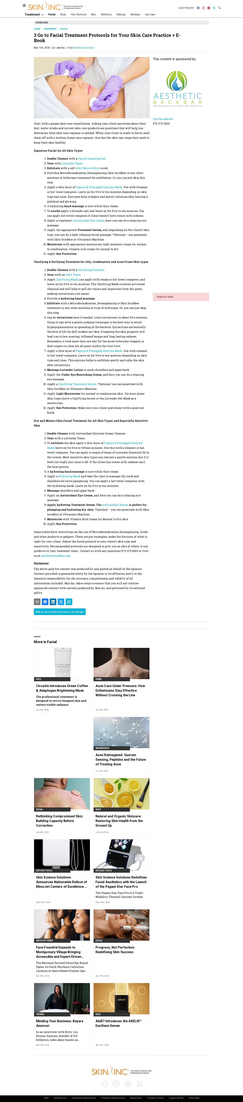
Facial (64, 29)
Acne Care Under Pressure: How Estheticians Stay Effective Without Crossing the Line (120, 690)
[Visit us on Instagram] (115, 1083)
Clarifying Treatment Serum (77, 384)
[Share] (45, 601)
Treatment (50, 29)
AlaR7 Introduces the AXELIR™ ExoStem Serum (119, 1023)
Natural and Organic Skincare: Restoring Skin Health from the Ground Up (119, 820)
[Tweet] (61, 601)
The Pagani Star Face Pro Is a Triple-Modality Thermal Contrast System (120, 894)
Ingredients (102, 748)
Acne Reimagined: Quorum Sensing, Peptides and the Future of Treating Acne (121, 759)
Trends (40, 1014)
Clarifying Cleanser (91, 270)
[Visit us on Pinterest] (127, 1083)
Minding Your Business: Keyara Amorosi (59, 1023)
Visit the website (163, 119)
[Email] (37, 601)
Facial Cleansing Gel (91, 158)
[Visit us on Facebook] (103, 1083)
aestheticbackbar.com (55, 555)
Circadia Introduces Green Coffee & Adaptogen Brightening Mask (62, 688)
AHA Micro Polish (88, 168)
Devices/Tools (44, 870)
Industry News (44, 940)
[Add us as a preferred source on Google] (69, 601)
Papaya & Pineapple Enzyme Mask (99, 187)
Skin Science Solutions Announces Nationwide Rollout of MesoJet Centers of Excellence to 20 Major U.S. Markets (62, 882)
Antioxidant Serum (115, 504)
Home (37, 29)
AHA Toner (73, 274)
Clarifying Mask (67, 279)
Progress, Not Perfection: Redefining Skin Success (115, 949)
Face (38, 679)
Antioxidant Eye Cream (88, 220)
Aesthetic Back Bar (84, 47)
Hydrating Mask (69, 476)
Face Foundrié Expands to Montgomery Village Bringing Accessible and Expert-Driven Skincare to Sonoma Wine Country (58, 952)
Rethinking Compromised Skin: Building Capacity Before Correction (59, 820)
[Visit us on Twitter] (139, 1083)
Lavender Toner (72, 163)
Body (98, 809)
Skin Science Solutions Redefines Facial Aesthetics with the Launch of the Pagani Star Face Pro (121, 882)
